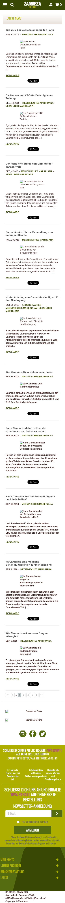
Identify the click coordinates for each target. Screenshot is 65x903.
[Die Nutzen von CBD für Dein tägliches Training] (32, 116)
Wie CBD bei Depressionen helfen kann (30, 29)
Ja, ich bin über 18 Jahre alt (35, 822)
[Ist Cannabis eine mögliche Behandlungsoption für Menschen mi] (32, 581)
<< (8, 695)
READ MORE (12, 75)
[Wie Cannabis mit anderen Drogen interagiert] (32, 651)
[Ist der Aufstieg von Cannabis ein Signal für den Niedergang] (32, 321)
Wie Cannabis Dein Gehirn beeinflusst (29, 372)
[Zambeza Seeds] (32, 4)
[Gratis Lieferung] (32, 720)
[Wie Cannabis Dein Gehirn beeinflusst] (32, 385)
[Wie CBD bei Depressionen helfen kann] (32, 44)
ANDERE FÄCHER (31, 305)
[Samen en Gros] (32, 711)
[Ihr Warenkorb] (56, 4)
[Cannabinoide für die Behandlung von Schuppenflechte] (32, 249)
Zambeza (23, 901)
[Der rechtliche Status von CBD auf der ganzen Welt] (32, 184)
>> (41, 695)
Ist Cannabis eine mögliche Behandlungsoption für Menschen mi (29, 563)
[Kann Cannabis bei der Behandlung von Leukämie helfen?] (32, 514)
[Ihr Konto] (50, 4)
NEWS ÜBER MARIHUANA (19, 106)
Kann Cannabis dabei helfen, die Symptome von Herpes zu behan (26, 429)
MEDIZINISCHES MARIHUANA (37, 34)
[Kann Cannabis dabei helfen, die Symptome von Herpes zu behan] (32, 446)
